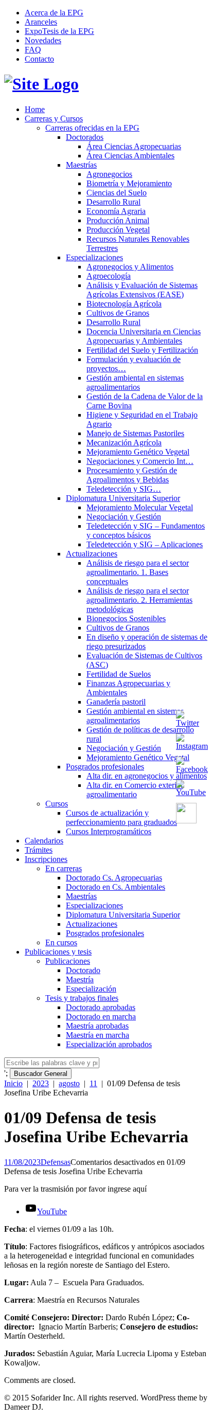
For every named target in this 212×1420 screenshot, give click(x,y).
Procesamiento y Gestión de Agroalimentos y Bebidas (131, 475)
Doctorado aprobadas (100, 1007)
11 (93, 1083)
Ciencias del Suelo (116, 192)
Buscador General (40, 1073)
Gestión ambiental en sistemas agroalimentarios (135, 382)
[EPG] (41, 84)
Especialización (91, 988)
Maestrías (81, 164)
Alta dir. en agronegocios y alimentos (146, 775)
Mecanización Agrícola (124, 442)
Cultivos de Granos (117, 313)
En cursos (61, 942)
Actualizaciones (91, 553)
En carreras (63, 868)
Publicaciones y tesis (58, 951)
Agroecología (108, 276)
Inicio (13, 1083)
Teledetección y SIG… (123, 488)
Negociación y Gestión (123, 516)
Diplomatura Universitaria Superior (123, 498)
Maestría (80, 979)
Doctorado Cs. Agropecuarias (114, 877)
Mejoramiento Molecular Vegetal (139, 507)
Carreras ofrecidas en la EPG (92, 127)
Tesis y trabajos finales (81, 998)
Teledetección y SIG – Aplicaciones (144, 544)
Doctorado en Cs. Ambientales (115, 887)
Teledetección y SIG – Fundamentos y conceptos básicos (145, 531)
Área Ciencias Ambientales (130, 155)
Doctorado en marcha (101, 1016)
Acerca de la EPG (54, 12)
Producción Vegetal (118, 229)
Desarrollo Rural (113, 201)
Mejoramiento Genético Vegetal (137, 451)
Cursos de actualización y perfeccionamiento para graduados (121, 817)
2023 (40, 1083)
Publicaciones (67, 961)
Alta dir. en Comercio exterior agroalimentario (134, 790)
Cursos (56, 803)
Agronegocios (109, 174)
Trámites (38, 850)
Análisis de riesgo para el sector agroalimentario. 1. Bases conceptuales (137, 572)
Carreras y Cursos (54, 118)
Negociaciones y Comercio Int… (139, 461)
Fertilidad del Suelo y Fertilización (142, 350)
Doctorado (83, 970)
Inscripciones (46, 859)
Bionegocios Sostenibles (126, 618)
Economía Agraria (116, 211)
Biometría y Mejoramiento (129, 183)
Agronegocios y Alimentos (129, 266)
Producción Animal (117, 220)
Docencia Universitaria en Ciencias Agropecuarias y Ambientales (143, 336)
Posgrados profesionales (105, 766)
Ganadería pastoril (116, 701)
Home (35, 109)
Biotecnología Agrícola (124, 303)
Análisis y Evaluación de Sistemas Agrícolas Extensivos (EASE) (142, 290)
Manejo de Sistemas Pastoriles (135, 433)
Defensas (55, 1162)
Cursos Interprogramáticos (108, 831)
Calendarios (44, 840)
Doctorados (84, 137)
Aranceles (41, 21)
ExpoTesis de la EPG (59, 31)
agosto (69, 1083)
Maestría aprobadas (97, 1025)
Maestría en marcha (97, 1035)
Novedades (43, 40)
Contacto (39, 59)
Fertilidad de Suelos (118, 674)
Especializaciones (94, 257)
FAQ (33, 49)
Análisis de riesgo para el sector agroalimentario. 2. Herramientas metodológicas (139, 600)
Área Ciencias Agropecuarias (133, 146)
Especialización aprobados (109, 1044)
